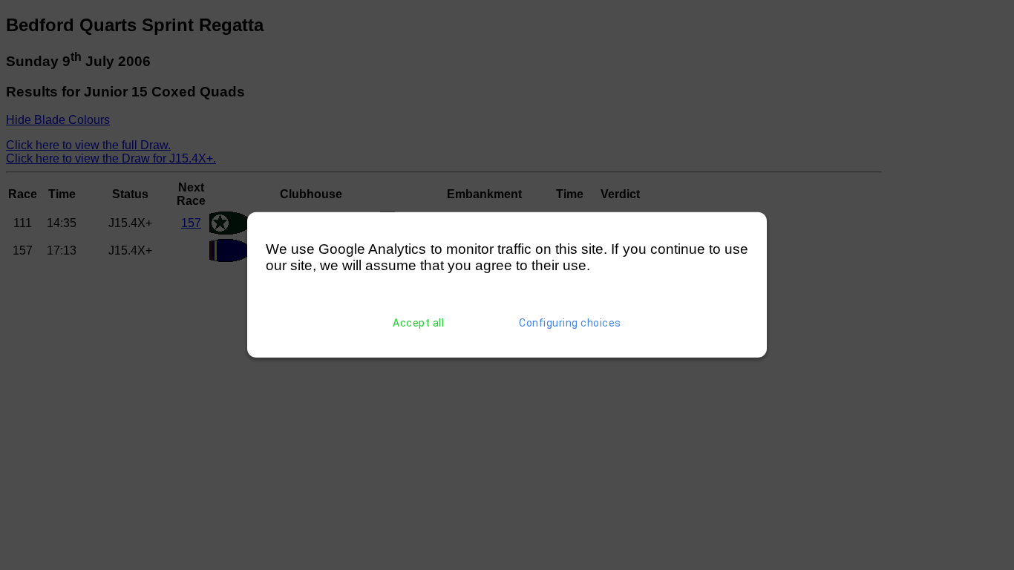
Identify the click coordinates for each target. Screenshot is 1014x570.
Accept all (418, 323)
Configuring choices (570, 323)
